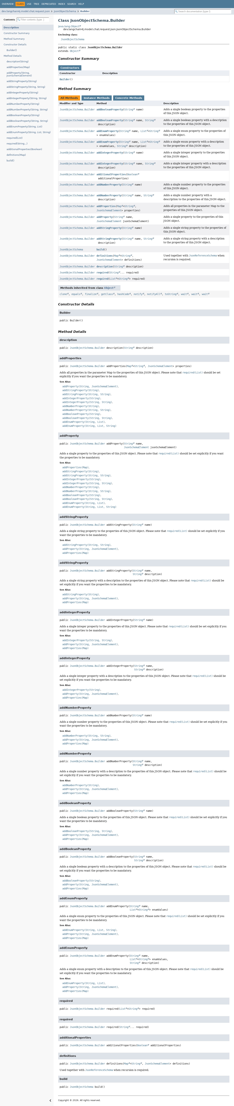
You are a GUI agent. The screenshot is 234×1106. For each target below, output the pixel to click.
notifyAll (153, 294)
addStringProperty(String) (22, 81)
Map (119, 206)
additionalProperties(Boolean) (24, 149)
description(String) (18, 61)
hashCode (123, 294)
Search (71, 4)
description (105, 266)
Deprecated (48, 4)
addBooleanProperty (110, 109)
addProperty (105, 216)
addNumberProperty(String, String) (27, 109)
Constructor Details (15, 44)
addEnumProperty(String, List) (24, 126)
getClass (107, 294)
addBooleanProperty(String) (23, 115)
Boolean (132, 174)
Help (81, 4)
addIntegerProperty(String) (22, 92)
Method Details (13, 55)
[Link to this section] (101, 59)
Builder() (12, 50)
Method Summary (14, 38)
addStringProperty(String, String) (26, 87)
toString (170, 294)
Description (11, 27)
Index (61, 4)
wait (184, 294)
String (128, 109)
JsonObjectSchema (65, 11)
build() (10, 160)
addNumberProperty (109, 184)
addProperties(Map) (18, 67)
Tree (36, 4)
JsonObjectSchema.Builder (77, 109)
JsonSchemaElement (109, 210)
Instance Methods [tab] (97, 98)
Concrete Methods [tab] (128, 98)
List (143, 131)
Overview (8, 4)
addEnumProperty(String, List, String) (29, 132)
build (100, 249)
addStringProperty (109, 227)
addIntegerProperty (110, 152)
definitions (105, 255)
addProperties (106, 206)
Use (29, 4)
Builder (85, 11)
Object (74, 51)
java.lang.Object (68, 26)
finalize (91, 294)
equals (75, 294)
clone (63, 294)
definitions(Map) (16, 155)
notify (138, 294)
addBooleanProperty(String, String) (27, 121)
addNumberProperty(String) (23, 104)
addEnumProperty (107, 131)
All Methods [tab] (69, 98)
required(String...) (17, 143)
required (102, 272)
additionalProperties (111, 174)
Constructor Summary (17, 33)
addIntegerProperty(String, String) (27, 98)
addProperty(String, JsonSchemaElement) (19, 74)
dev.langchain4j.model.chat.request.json (26, 11)
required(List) (14, 138)
